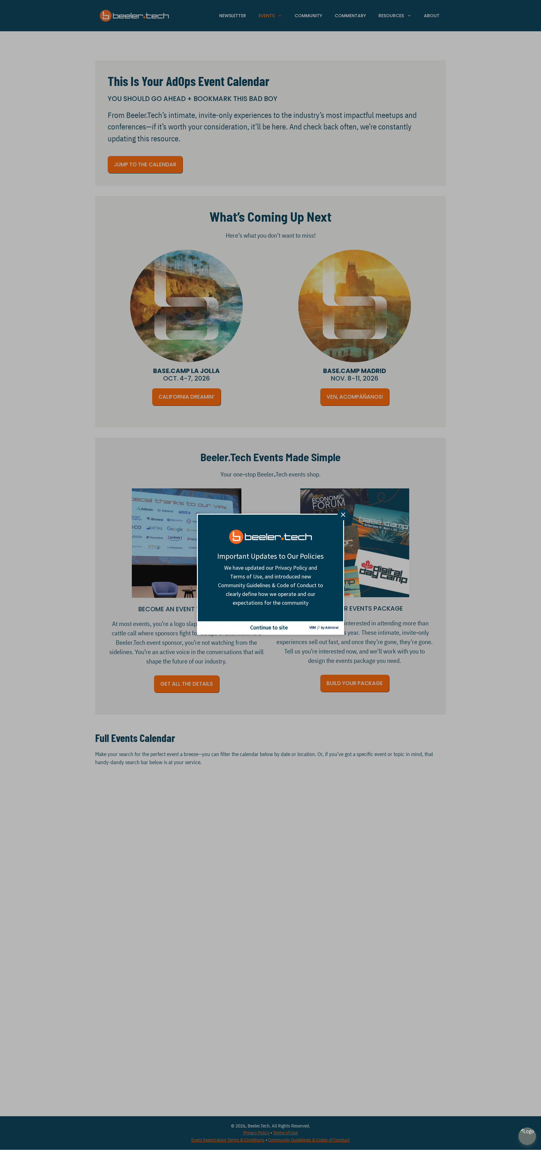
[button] (527, 1136)
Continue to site (269, 627)
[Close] (343, 514)
